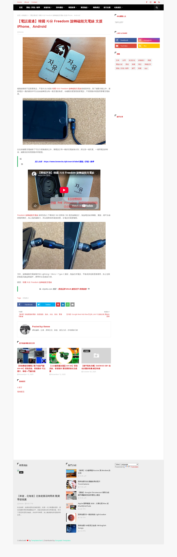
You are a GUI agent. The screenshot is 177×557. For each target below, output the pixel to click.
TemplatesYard (37, 540)
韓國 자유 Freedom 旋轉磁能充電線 (66, 88)
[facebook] (147, 2)
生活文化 (132, 60)
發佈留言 (20, 391)
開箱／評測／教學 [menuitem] (33, 7)
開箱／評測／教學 (122, 68)
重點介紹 (119, 64)
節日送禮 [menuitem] (107, 7)
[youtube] (154, 2)
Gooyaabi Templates (62, 540)
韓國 (139, 68)
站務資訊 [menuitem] (117, 7)
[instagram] (150, 2)
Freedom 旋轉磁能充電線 (27, 215)
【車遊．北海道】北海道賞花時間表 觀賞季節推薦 (38, 497)
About (26, 2)
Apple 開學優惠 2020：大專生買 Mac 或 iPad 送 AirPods (93, 504)
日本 (117, 60)
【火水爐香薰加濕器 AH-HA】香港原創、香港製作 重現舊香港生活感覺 (63, 368)
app (145, 68)
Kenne (21, 32)
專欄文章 (148, 64)
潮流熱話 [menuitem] (84, 7)
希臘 (149, 60)
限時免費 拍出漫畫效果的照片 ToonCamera (89, 482)
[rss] (159, 2)
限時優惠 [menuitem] (59, 7)
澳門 (133, 68)
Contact (34, 2)
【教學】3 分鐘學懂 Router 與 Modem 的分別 (94, 471)
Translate (134, 467)
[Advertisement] (64, 415)
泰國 (133, 64)
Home (19, 2)
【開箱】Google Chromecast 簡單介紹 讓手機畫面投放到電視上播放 (93, 493)
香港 (127, 64)
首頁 (18, 15)
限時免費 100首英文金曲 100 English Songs (92, 526)
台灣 (124, 60)
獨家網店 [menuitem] (96, 7)
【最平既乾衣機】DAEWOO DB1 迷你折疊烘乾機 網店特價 (96, 367)
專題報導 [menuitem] (71, 7)
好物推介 (25, 15)
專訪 (139, 64)
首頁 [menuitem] (21, 7)
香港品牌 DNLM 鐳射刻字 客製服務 (72, 289)
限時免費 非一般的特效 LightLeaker (92, 514)
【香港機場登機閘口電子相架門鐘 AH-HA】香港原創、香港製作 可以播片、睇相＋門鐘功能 (31, 368)
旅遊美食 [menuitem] (47, 7)
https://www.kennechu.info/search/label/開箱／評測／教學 (69, 161)
